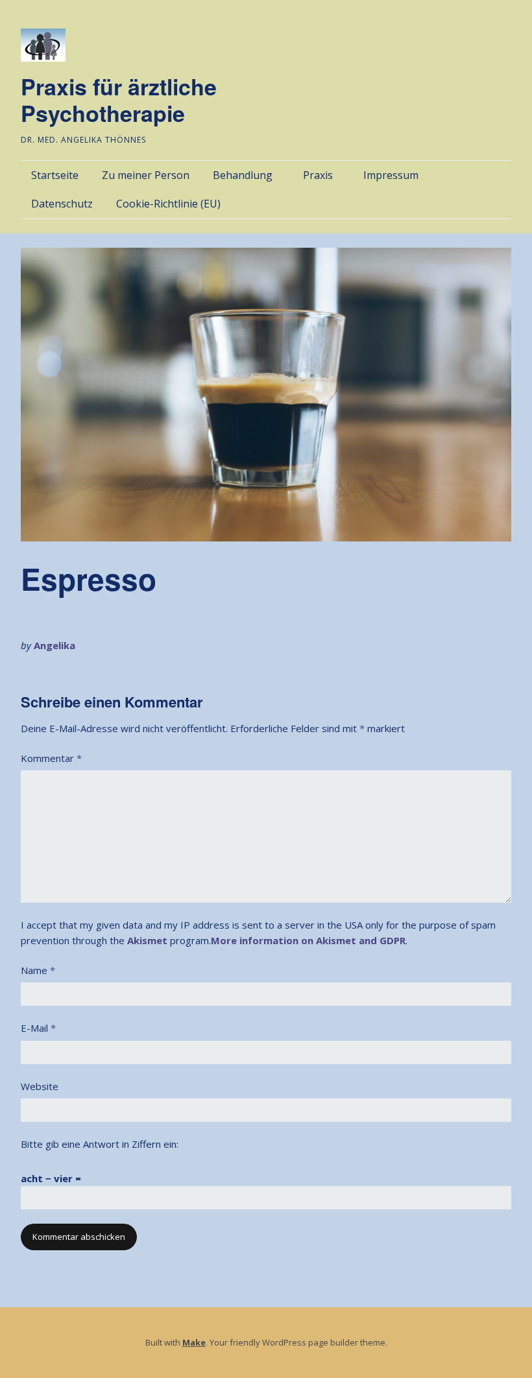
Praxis (318, 175)
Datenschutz (62, 203)
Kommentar (51, 758)
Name (38, 970)
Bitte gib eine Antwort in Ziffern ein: (99, 1143)
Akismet (147, 940)
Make (194, 1342)
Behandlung (242, 175)
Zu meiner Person (145, 175)
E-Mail (38, 1027)
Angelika (54, 645)
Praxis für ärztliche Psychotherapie (119, 99)
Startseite (55, 175)
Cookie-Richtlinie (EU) (168, 203)
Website (39, 1086)
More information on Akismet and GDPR (308, 940)
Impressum (390, 175)
